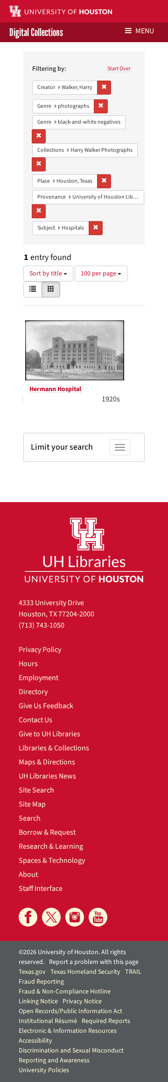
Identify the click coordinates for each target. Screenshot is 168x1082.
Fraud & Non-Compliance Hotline (65, 991)
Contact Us (35, 720)
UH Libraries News (47, 776)
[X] (51, 917)
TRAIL (133, 972)
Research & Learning (51, 846)
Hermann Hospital (55, 389)
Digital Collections (36, 32)
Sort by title (46, 273)
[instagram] (74, 917)
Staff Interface (41, 888)
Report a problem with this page (94, 962)
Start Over (119, 69)
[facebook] (28, 917)
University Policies (44, 1070)
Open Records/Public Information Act (70, 1011)
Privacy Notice (82, 1001)
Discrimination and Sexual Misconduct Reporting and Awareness (71, 1055)
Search (30, 818)
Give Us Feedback (46, 706)
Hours (28, 664)
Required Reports (106, 1021)
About (28, 874)
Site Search (36, 790)
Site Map (32, 804)
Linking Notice (38, 1001)
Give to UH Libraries (49, 734)
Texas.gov (32, 972)
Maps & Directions (47, 762)
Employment (38, 678)
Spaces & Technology (52, 860)
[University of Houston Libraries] (84, 550)
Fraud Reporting (41, 981)
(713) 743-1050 (41, 625)
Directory (33, 692)
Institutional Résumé (48, 1021)
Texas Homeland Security (85, 972)
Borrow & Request (47, 832)
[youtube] (98, 917)
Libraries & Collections (54, 748)
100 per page (99, 273)
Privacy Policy (40, 650)
